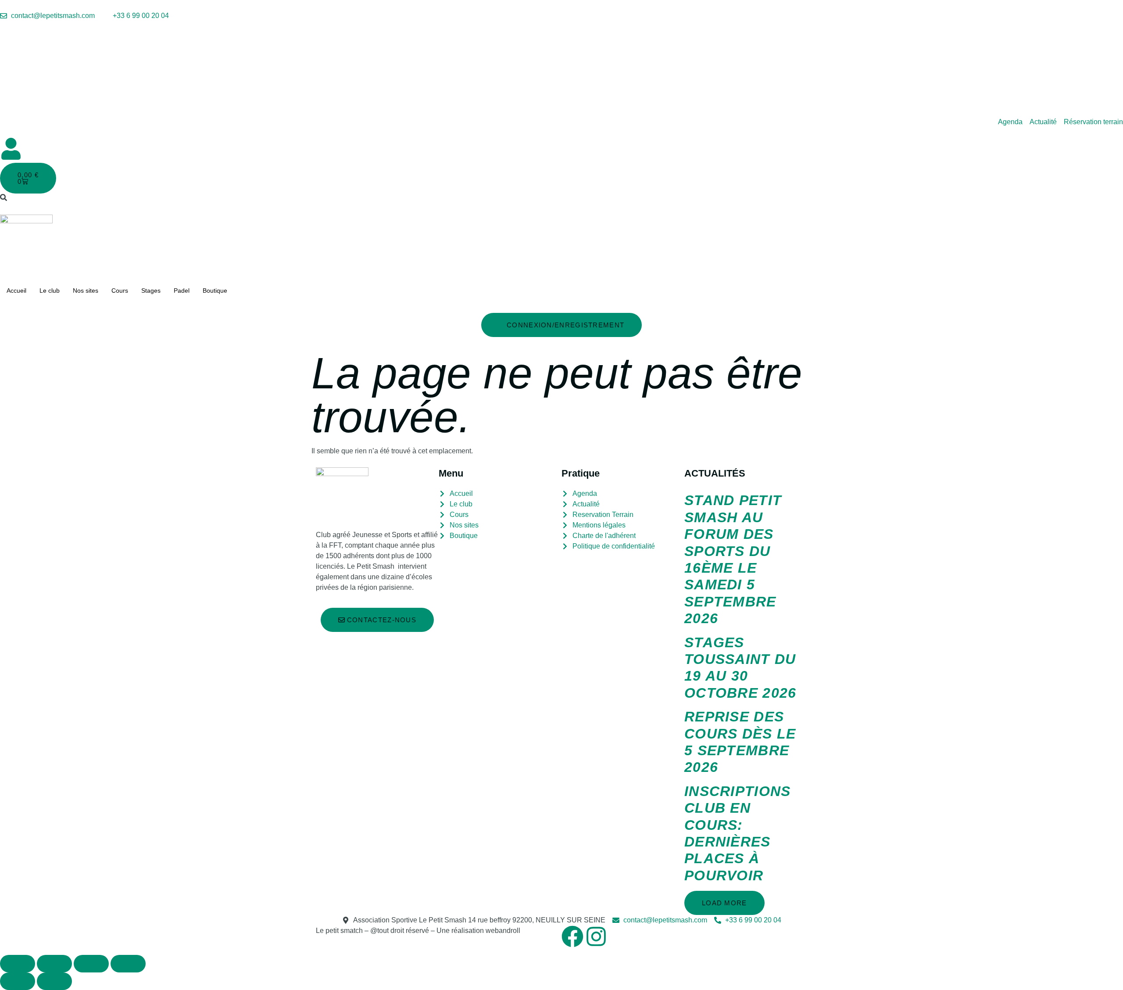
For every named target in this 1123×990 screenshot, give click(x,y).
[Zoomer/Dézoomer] (17, 963)
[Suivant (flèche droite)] (54, 981)
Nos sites (85, 290)
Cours (119, 290)
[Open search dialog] (3, 198)
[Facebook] (572, 936)
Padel (182, 290)
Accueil (16, 290)
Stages (151, 290)
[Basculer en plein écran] (54, 963)
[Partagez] (91, 963)
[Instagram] (596, 936)
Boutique (215, 290)
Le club (49, 290)
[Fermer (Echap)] (128, 963)
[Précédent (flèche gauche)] (17, 981)
